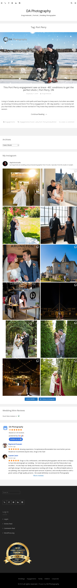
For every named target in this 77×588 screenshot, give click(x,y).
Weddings (21, 579)
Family (40, 579)
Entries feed (8, 524)
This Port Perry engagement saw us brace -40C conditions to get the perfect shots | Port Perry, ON (38, 88)
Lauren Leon (13, 455)
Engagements (10, 122)
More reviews (38, 475)
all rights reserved (30, 584)
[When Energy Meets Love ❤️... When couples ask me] (21, 187)
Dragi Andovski (46, 93)
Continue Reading (37, 114)
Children (47, 579)
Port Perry (43, 122)
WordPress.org (9, 533)
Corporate (55, 579)
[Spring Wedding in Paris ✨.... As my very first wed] (21, 263)
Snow (49, 122)
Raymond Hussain (15, 444)
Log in (6, 519)
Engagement (24, 122)
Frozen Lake (34, 122)
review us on (15, 439)
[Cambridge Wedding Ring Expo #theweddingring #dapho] (21, 301)
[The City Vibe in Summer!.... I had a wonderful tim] (21, 377)
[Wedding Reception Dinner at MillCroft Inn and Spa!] (21, 339)
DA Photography (38, 11)
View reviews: (10, 416)
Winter (54, 122)
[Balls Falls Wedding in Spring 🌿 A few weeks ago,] (21, 225)
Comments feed (9, 528)
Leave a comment (67, 122)
